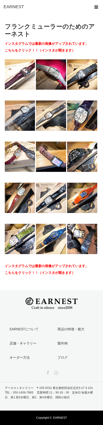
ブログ (62, 357)
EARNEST (60, 417)
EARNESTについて (24, 329)
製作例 (62, 343)
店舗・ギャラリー (23, 343)
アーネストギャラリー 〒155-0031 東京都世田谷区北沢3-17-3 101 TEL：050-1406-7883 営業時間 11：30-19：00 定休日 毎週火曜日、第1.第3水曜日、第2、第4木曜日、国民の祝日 (50, 392)
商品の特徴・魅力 (70, 329)
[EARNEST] (44, 6)
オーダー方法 (20, 357)
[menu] (96, 6)
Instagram (55, 371)
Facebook (47, 371)
